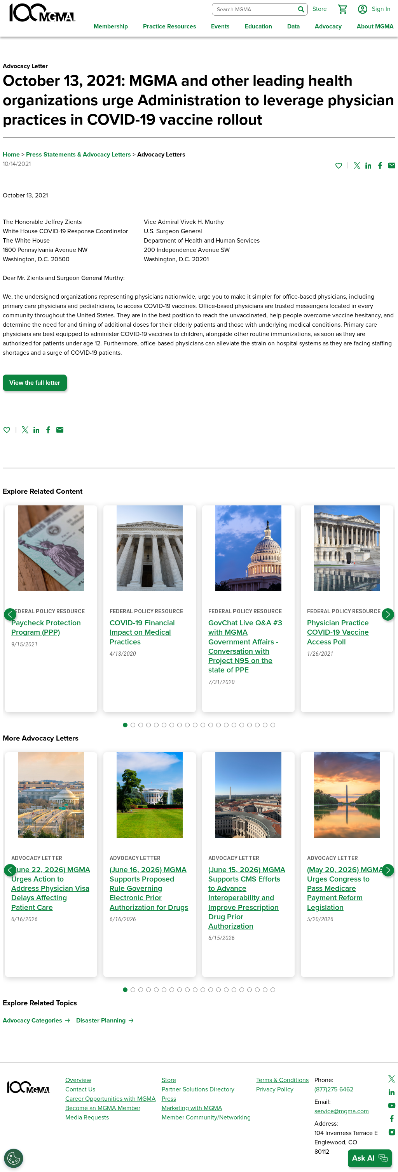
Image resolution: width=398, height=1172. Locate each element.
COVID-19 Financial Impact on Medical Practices (142, 632)
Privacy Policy (274, 1089)
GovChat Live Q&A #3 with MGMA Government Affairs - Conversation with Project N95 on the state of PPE (245, 646)
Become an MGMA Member (102, 1108)
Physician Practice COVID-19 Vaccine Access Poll (338, 632)
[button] (342, 9)
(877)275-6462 (333, 1089)
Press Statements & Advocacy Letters (78, 154)
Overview (78, 1080)
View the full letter (34, 383)
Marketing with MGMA (192, 1108)
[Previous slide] (10, 614)
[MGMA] (41, 14)
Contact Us (80, 1089)
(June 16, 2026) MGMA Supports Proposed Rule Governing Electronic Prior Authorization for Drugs (149, 888)
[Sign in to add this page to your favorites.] (338, 165)
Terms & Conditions (282, 1080)
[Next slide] (388, 614)
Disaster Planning (101, 1020)
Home (11, 154)
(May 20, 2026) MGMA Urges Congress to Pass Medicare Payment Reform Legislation (345, 888)
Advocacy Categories (32, 1020)
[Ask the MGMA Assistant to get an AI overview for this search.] (370, 1158)
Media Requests (87, 1117)
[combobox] (253, 10)
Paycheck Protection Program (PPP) (46, 627)
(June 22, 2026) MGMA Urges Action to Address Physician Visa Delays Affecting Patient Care (50, 888)
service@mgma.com (341, 1111)
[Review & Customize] (13, 1158)
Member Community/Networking (206, 1117)
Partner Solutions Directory (198, 1089)
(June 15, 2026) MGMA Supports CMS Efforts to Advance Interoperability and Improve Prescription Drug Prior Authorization (246, 898)
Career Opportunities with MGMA (110, 1099)
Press (169, 1099)
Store (169, 1080)
